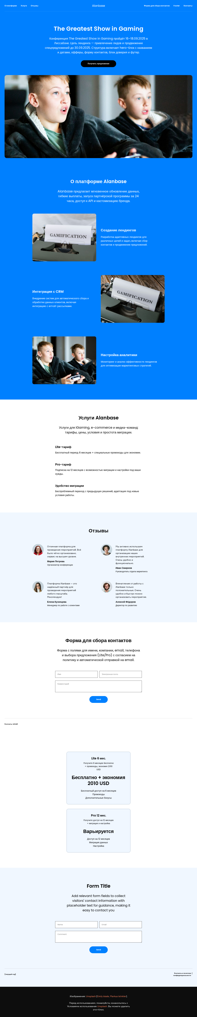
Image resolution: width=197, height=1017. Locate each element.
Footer (177, 5)
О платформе (11, 5)
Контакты (188, 5)
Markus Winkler (118, 996)
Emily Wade (103, 996)
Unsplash (91, 996)
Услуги (24, 5)
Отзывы (34, 5)
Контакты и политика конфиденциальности (182, 974)
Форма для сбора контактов (157, 5)
